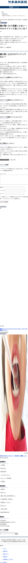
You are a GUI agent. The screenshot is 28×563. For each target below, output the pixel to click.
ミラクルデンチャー (5, 475)
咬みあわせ (3, 468)
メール (2, 190)
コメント (3, 173)
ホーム (4, 548)
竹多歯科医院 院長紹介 (7, 499)
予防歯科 (3, 481)
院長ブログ (3, 505)
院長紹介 (5, 556)
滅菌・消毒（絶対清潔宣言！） (8, 495)
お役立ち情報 (3, 22)
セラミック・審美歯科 (6, 478)
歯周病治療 (3, 471)
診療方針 (3, 489)
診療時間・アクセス (5, 502)
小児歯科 (3, 465)
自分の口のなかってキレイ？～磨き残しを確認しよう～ (13, 455)
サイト (1, 193)
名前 (2, 187)
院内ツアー (3, 492)
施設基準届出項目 (5, 512)
